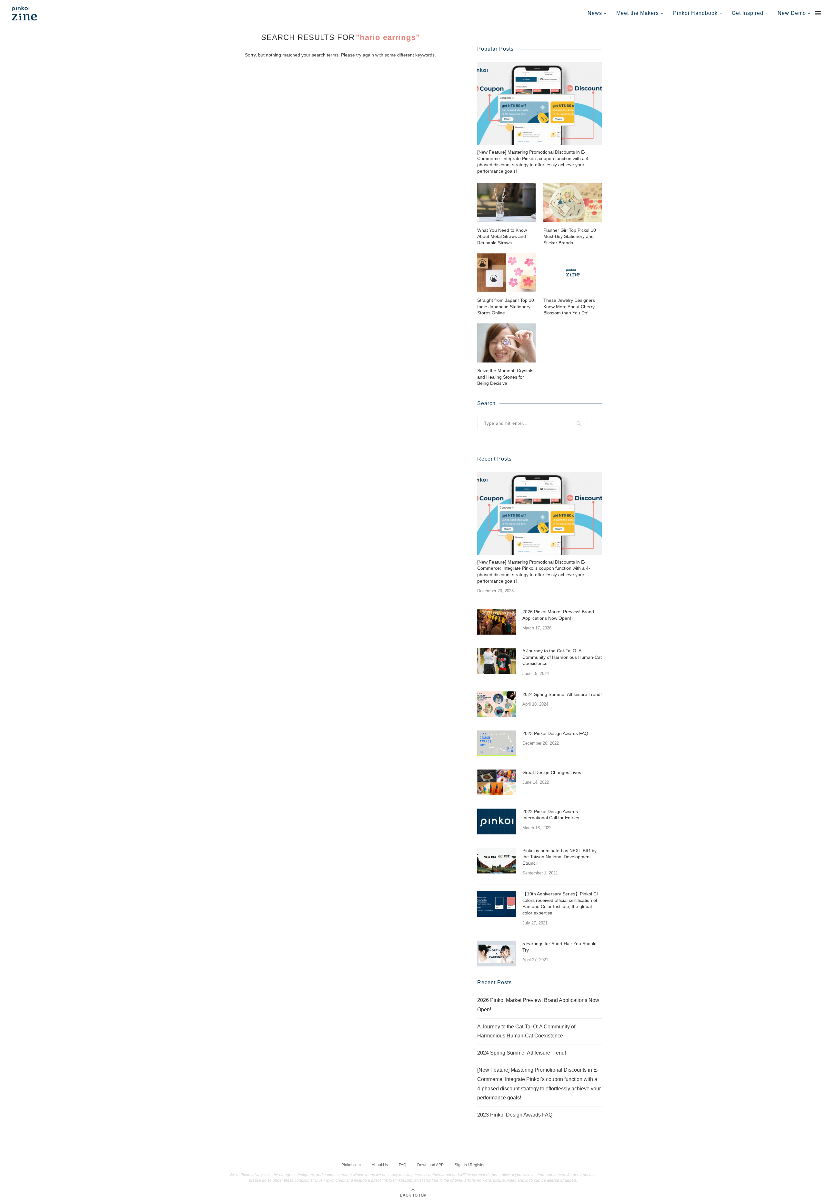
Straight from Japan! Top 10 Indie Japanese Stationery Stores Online (505, 306)
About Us (380, 1165)
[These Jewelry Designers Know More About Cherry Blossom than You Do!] (572, 272)
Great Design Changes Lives (551, 772)
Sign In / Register (470, 1165)
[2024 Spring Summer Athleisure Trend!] (496, 704)
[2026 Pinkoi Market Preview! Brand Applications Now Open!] (496, 622)
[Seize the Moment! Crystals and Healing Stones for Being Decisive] (506, 342)
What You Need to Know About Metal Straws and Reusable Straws (502, 236)
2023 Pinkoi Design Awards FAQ (555, 733)
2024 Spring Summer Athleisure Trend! (562, 694)
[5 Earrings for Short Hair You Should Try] (496, 953)
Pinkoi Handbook (695, 13)
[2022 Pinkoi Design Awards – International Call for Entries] (496, 821)
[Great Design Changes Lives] (496, 782)
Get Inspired (747, 13)
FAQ (402, 1165)
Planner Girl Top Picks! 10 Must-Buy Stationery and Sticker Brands (569, 236)
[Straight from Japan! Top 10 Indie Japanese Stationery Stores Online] (506, 272)
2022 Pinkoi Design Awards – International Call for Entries (552, 815)
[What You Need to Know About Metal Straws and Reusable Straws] (506, 202)
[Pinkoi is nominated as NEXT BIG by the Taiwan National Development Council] (496, 860)
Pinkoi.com (351, 1165)
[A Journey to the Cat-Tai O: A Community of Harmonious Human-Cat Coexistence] (496, 661)
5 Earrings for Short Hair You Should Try (559, 947)
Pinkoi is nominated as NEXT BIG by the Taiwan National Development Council (559, 857)
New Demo (792, 13)
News (595, 13)
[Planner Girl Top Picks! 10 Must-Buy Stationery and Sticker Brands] (572, 202)
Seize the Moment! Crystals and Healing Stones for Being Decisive (505, 377)
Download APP (430, 1165)
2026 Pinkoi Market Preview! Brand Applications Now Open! (558, 615)
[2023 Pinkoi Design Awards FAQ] (496, 743)
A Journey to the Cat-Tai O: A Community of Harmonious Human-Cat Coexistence (562, 657)
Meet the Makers (637, 13)
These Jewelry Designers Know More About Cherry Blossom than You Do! (569, 306)
